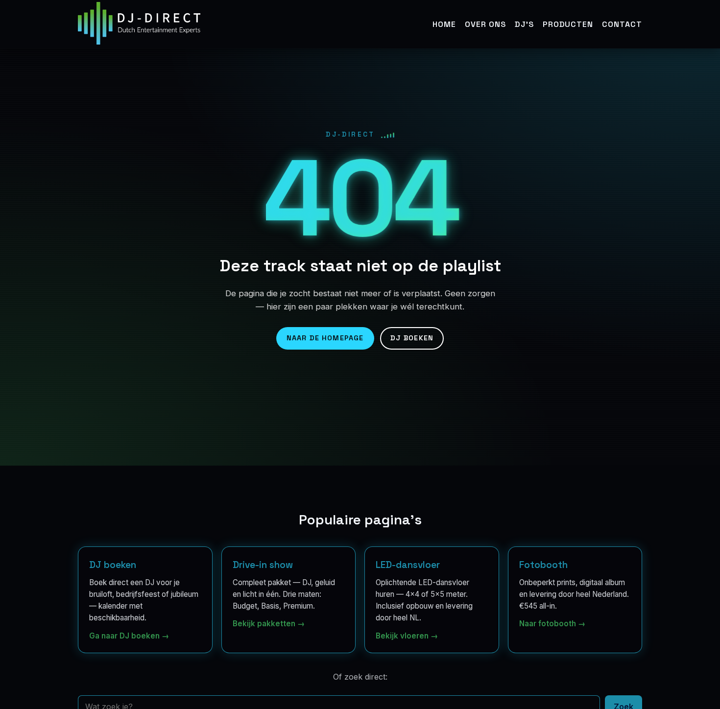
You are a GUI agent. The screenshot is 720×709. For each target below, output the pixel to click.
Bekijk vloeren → (407, 635)
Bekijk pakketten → (269, 623)
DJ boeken (411, 337)
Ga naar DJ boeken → (129, 635)
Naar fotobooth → (552, 623)
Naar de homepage (325, 337)
